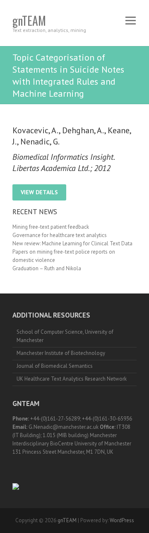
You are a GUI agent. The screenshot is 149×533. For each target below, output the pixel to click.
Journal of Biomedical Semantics (55, 365)
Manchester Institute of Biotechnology (61, 353)
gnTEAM (29, 20)
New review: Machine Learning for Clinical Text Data (72, 243)
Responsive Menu (130, 20)
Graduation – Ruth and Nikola (46, 268)
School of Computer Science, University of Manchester (65, 336)
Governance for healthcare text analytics (59, 235)
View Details (39, 192)
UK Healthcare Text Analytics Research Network (72, 378)
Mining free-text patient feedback (50, 226)
